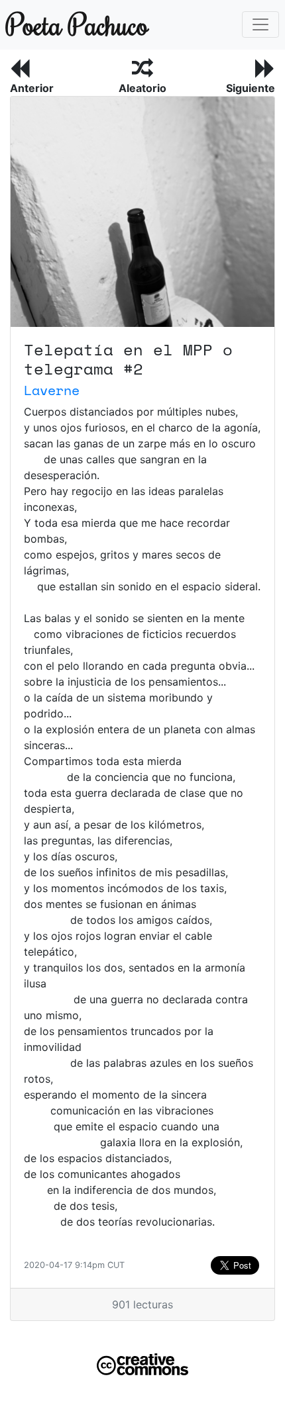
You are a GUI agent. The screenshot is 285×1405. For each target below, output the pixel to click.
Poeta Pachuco (74, 24)
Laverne (52, 390)
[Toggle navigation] (260, 24)
